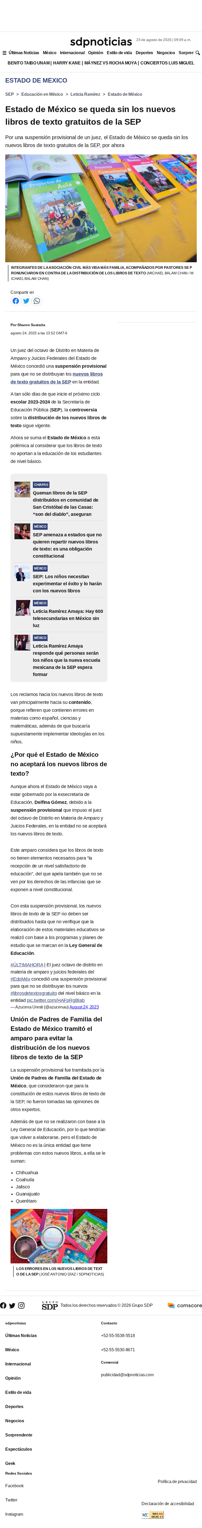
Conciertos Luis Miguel (167, 63)
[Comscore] (185, 1305)
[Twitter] (26, 300)
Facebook (14, 1486)
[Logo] (101, 42)
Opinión (95, 53)
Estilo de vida (119, 53)
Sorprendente (18, 1435)
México (49, 53)
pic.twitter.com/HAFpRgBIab (56, 1000)
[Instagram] (21, 1305)
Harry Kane (66, 63)
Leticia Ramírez (85, 94)
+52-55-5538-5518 (118, 1335)
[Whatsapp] (37, 300)
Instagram (14, 1514)
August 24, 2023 (84, 1007)
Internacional (72, 53)
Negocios (166, 53)
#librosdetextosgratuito (34, 993)
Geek (10, 1463)
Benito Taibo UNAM (28, 63)
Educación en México (42, 94)
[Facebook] (16, 300)
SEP (9, 94)
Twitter (11, 1500)
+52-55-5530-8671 (118, 1350)
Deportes (144, 53)
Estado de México (125, 94)
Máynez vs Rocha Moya (110, 63)
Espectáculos (18, 1449)
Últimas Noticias (24, 53)
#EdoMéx (20, 979)
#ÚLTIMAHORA (27, 964)
